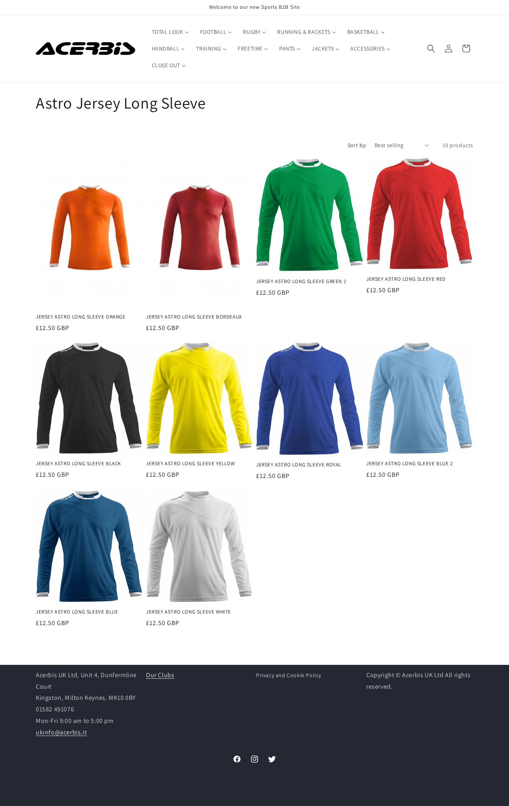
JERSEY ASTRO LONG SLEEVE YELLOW (190, 463)
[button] (431, 48)
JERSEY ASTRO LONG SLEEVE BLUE (77, 612)
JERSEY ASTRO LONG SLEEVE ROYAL (298, 465)
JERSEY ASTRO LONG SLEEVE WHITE (188, 612)
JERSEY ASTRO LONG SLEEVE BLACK (78, 463)
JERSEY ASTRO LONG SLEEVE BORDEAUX (194, 316)
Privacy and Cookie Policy (288, 675)
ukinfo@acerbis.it (61, 732)
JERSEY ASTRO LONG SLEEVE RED (406, 279)
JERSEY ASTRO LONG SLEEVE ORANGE (81, 316)
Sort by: (357, 145)
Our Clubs (160, 675)
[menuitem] (170, 31)
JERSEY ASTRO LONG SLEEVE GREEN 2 (301, 281)
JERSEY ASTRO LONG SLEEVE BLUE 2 (409, 463)
